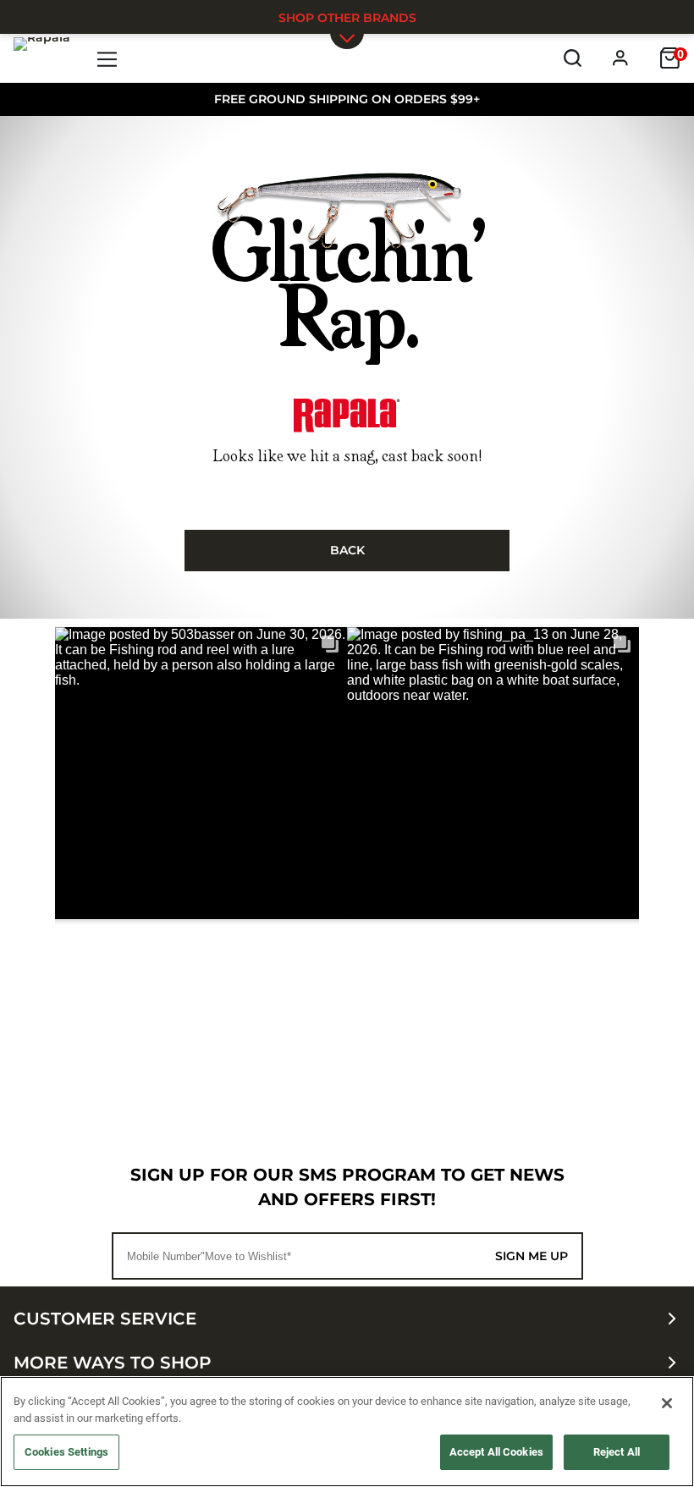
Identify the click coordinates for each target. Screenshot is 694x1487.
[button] (201, 773)
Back (347, 550)
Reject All (616, 1452)
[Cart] (669, 58)
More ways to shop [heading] (113, 1362)
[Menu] (107, 58)
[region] (347, 1431)
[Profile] (620, 58)
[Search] (572, 58)
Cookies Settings (66, 1452)
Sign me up (531, 1256)
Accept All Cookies (496, 1452)
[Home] (42, 57)
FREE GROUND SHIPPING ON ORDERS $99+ (347, 99)
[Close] (667, 1403)
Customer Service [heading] (105, 1318)
